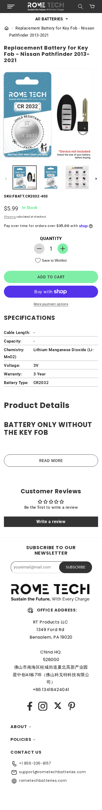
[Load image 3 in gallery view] (77, 177)
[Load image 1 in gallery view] (24, 177)
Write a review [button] (50, 521)
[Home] (6, 28)
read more (51, 460)
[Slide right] (96, 178)
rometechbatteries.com (43, 780)
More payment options (51, 304)
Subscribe (76, 567)
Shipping (10, 216)
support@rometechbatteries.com (52, 772)
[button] (11, 6)
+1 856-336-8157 (35, 763)
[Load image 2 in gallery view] (51, 177)
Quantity (51, 238)
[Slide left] (6, 178)
